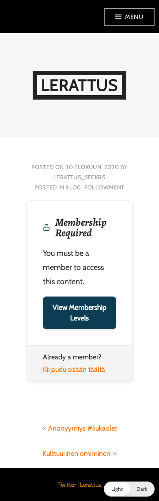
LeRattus (79, 85)
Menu (134, 17)
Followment (104, 187)
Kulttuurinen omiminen (76, 453)
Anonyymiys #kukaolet (82, 428)
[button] (129, 489)
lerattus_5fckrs (79, 177)
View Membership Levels (79, 312)
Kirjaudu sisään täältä (74, 369)
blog (73, 187)
